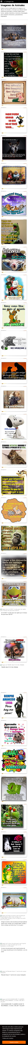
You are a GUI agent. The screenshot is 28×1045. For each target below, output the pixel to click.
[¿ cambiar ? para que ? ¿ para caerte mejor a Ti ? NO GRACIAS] (14, 356)
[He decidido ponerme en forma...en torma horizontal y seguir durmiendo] (14, 913)
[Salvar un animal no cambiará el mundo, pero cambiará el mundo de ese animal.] (14, 49)
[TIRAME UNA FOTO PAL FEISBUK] (12, 665)
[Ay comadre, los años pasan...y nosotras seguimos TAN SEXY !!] (14, 189)
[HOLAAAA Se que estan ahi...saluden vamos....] (14, 439)
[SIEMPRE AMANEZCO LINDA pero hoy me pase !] (14, 718)
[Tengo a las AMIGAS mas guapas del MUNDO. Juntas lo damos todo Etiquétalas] (14, 662)
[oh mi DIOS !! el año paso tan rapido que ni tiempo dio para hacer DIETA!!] (14, 610)
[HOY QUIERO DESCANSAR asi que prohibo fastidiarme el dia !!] (14, 272)
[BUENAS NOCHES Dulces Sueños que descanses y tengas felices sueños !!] (14, 216)
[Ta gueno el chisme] (14, 411)
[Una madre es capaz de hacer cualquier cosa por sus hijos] (14, 523)
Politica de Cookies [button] (7, 1038)
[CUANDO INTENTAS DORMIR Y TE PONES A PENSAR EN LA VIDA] (14, 467)
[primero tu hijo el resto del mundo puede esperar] (14, 300)
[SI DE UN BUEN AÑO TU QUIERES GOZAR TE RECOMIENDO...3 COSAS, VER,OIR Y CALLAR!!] (14, 1001)
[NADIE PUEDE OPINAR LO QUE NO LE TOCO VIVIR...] (14, 133)
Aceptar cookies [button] (14, 1042)
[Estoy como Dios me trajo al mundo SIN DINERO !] (14, 328)
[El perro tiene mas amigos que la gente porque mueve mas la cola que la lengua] (14, 384)
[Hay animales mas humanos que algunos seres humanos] (14, 105)
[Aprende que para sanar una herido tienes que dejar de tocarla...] (14, 746)
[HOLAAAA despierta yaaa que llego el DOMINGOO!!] (14, 774)
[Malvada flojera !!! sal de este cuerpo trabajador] (14, 972)
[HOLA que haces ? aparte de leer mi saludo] (14, 857)
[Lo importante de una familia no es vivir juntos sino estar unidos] (14, 829)
